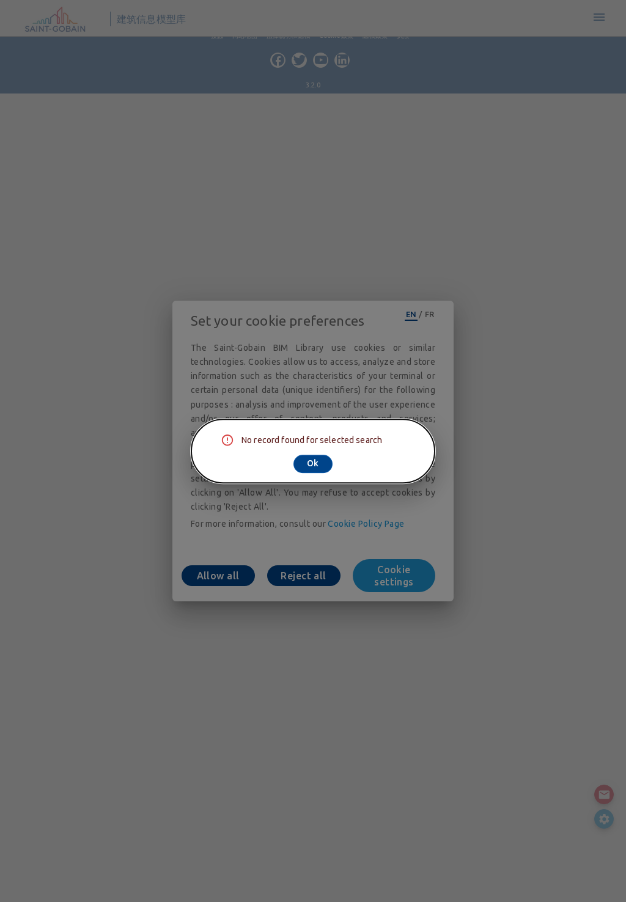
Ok (313, 463)
